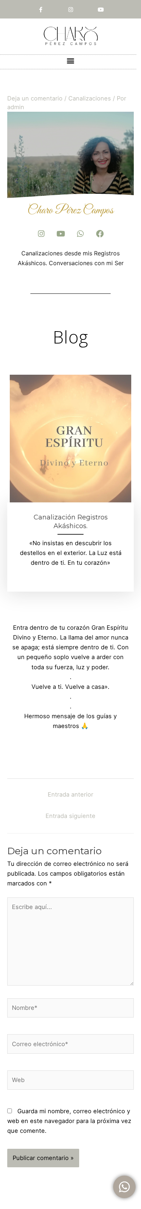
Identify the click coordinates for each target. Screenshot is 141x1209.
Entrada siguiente (70, 815)
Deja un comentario (35, 98)
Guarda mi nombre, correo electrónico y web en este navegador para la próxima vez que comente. (69, 1120)
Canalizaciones (89, 98)
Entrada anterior (70, 794)
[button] (71, 61)
